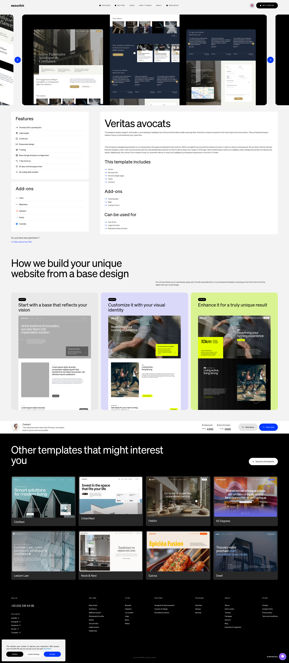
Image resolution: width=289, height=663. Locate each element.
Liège (127, 616)
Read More (47, 649)
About (159, 5)
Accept (52, 654)
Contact (228, 613)
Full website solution (161, 613)
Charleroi (128, 609)
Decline (14, 654)
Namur (127, 624)
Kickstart (198, 605)
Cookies (265, 605)
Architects (93, 609)
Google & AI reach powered (164, 605)
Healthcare (93, 631)
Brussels (128, 605)
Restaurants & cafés (96, 616)
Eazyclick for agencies (233, 627)
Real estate (93, 605)
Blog (226, 624)
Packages (228, 616)
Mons (127, 620)
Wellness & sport (95, 613)
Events (91, 620)
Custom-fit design (161, 609)
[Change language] (252, 5)
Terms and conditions (270, 616)
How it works (145, 5)
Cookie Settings (33, 654)
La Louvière (129, 613)
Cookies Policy (267, 609)
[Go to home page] (17, 5)
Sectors (228, 620)
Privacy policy (267, 613)
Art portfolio (93, 624)
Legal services (94, 627)
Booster (198, 613)
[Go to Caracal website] (272, 656)
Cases (131, 5)
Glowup (198, 609)
